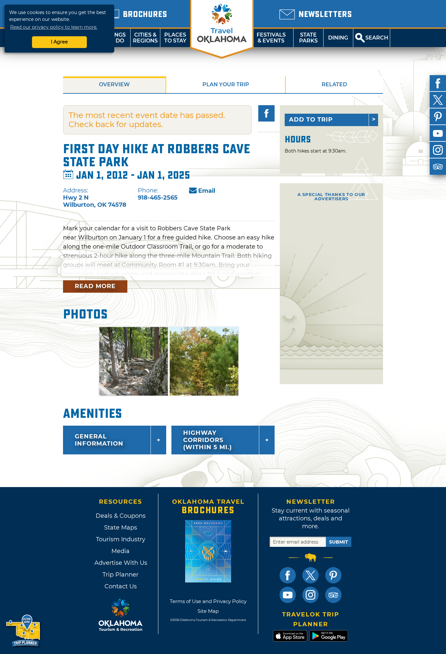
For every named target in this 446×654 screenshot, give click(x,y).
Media (120, 551)
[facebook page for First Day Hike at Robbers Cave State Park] (266, 113)
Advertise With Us (120, 562)
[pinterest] (438, 116)
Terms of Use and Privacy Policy (208, 601)
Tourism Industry (120, 539)
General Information (99, 440)
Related (334, 84)
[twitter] (438, 100)
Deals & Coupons (121, 515)
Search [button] (376, 38)
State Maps (120, 527)
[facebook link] (287, 575)
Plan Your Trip (225, 84)
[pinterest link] (333, 575)
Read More (95, 286)
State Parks (308, 38)
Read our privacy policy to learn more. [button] (53, 27)
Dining (338, 38)
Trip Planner (120, 574)
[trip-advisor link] (333, 595)
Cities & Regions (145, 38)
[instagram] (438, 150)
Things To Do (115, 38)
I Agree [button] (59, 42)
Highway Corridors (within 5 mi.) (207, 440)
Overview (114, 84)
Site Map (208, 611)
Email (206, 190)
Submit (338, 542)
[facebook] (438, 83)
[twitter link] (310, 575)
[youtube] (438, 133)
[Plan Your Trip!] (23, 631)
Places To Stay (175, 38)
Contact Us (120, 586)
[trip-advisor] (438, 166)
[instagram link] (310, 595)
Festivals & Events (271, 38)
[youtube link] (287, 595)
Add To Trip (311, 119)
